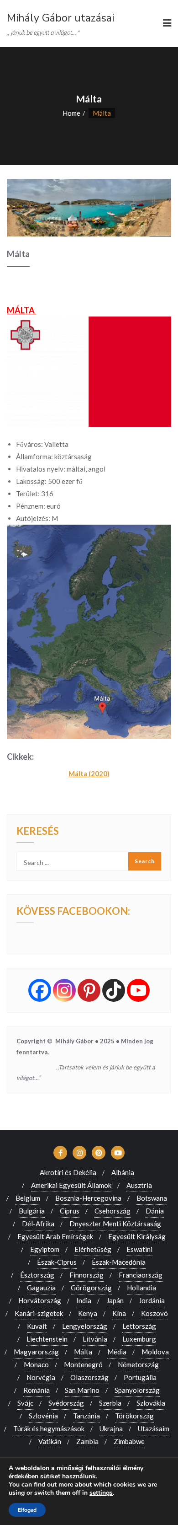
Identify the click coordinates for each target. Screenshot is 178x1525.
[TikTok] (113, 990)
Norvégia (40, 1377)
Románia (36, 1390)
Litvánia (95, 1339)
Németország (138, 1364)
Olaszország (89, 1377)
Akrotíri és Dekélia (68, 1172)
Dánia (155, 1211)
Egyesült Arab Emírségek (55, 1236)
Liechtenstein (47, 1339)
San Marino (82, 1390)
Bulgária (32, 1211)
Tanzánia (86, 1416)
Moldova (155, 1352)
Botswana (151, 1198)
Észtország (37, 1275)
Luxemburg (139, 1339)
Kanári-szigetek (39, 1313)
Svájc (25, 1403)
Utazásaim (153, 1428)
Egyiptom (44, 1249)
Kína (119, 1313)
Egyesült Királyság (137, 1236)
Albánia (122, 1172)
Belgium (28, 1198)
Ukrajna (111, 1428)
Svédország (66, 1403)
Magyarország (36, 1352)
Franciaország (140, 1275)
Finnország (86, 1275)
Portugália (140, 1377)
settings (101, 1493)
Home (71, 113)
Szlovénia (43, 1416)
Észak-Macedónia (119, 1262)
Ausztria (139, 1185)
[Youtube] (138, 990)
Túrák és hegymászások (48, 1428)
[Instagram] (64, 990)
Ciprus (69, 1211)
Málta (83, 1352)
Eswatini (139, 1249)
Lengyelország (84, 1326)
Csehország (112, 1211)
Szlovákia (150, 1403)
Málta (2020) (89, 773)
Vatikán (49, 1441)
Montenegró (83, 1364)
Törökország (134, 1416)
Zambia (87, 1441)
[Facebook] (39, 990)
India (83, 1300)
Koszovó (154, 1313)
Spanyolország (137, 1390)
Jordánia (152, 1300)
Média (116, 1352)
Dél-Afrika (38, 1223)
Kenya (87, 1313)
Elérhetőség (92, 1249)
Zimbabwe (129, 1441)
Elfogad (27, 1510)
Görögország (91, 1287)
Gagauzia (41, 1287)
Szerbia (110, 1403)
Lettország (139, 1326)
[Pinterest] (89, 990)
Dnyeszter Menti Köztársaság (115, 1223)
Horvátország (39, 1300)
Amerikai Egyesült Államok (71, 1185)
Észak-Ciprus (57, 1262)
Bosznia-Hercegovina (88, 1198)
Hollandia (141, 1287)
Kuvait (37, 1326)
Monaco (36, 1364)
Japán (115, 1300)
